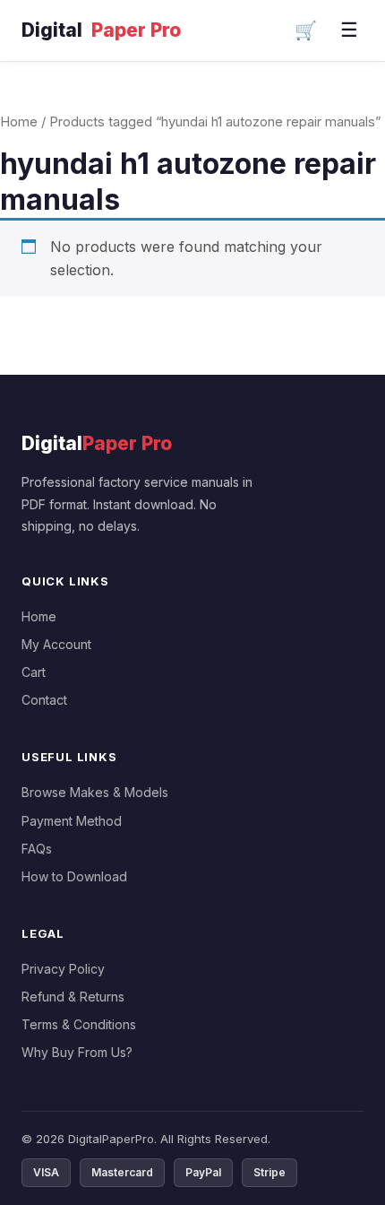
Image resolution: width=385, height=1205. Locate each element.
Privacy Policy (63, 968)
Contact (44, 699)
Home (19, 122)
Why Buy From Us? (77, 1052)
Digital (101, 30)
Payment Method (71, 820)
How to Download (74, 876)
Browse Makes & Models (94, 792)
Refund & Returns (72, 996)
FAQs (36, 848)
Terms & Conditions (78, 1024)
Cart (33, 672)
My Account (56, 644)
